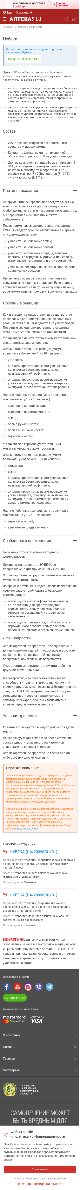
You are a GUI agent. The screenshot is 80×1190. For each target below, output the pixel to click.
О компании (11, 1035)
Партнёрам (11, 1070)
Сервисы (9, 1058)
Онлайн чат (17, 997)
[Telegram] (49, 987)
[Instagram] (28, 987)
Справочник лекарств (30, 27)
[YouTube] (17, 987)
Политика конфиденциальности (40, 1184)
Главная (7, 27)
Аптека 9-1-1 (25, 19)
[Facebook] (7, 987)
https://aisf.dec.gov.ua (26, 828)
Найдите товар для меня (23, 58)
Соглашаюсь (76, 1129)
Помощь (9, 1047)
